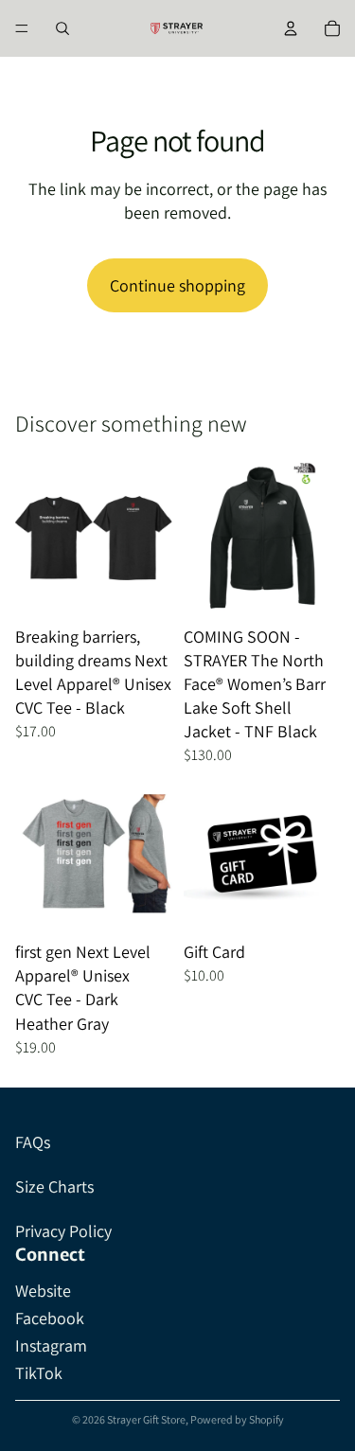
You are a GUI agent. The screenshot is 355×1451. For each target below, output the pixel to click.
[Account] (290, 28)
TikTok (38, 1373)
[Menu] (22, 28)
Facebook (49, 1318)
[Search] (62, 28)
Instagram (51, 1345)
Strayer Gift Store (146, 1419)
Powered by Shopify (237, 1419)
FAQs (32, 1142)
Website (43, 1290)
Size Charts (54, 1186)
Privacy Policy (63, 1231)
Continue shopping (177, 285)
